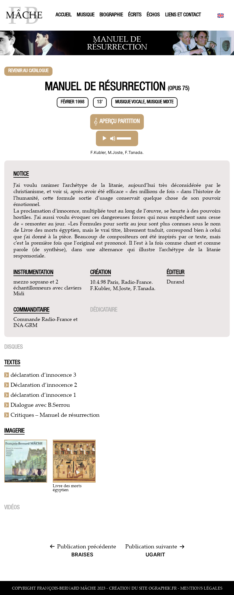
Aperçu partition (120, 122)
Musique (85, 15)
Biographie (111, 15)
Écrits (135, 15)
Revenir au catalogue (28, 71)
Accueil (64, 15)
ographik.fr (163, 588)
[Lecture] (104, 138)
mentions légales (201, 588)
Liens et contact (183, 15)
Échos (153, 15)
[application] (117, 138)
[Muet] (113, 138)
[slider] (124, 138)
